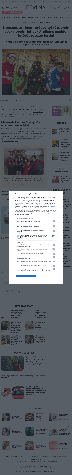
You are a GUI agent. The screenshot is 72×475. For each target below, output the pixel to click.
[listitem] (36, 218)
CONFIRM (25, 276)
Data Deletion (28, 281)
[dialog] (36, 237)
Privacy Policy (44, 281)
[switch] (53, 221)
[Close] (60, 194)
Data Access (36, 281)
